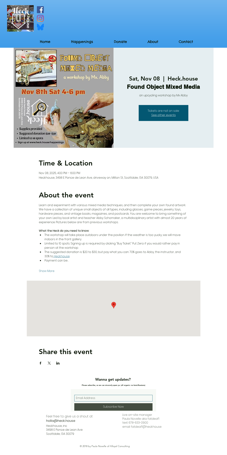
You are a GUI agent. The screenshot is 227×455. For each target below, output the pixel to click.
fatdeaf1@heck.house (146, 427)
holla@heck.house (60, 420)
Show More (46, 271)
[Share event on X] (49, 363)
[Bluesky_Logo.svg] (40, 27)
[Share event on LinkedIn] (58, 363)
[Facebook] (40, 9)
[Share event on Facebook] (40, 363)
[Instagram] (40, 18)
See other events (163, 115)
